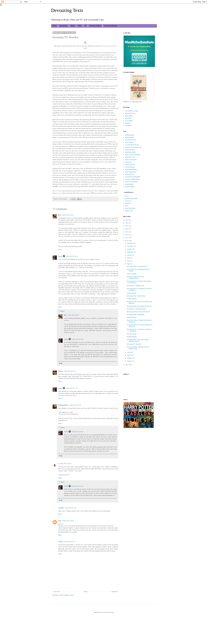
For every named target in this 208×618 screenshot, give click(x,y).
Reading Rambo (63, 405)
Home (85, 591)
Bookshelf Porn (129, 174)
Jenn (59, 521)
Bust (126, 206)
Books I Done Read (130, 159)
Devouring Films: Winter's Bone (136, 296)
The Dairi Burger (130, 167)
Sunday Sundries (132, 299)
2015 (127, 232)
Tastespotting (129, 116)
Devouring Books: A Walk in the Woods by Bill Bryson (139, 321)
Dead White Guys (130, 157)
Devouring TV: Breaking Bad (135, 286)
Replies (62, 311)
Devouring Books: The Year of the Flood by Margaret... (139, 302)
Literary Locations (95, 26)
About (54, 26)
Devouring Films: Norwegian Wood (137, 266)
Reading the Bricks (130, 152)
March (129, 355)
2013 (127, 237)
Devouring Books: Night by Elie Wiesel (138, 312)
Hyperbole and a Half (131, 198)
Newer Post (56, 591)
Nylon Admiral (129, 142)
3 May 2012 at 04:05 (68, 521)
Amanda (61, 508)
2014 (127, 235)
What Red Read (129, 135)
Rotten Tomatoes (130, 186)
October (129, 249)
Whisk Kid (128, 118)
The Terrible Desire (130, 140)
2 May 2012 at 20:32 (77, 431)
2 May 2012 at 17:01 (70, 371)
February (130, 358)
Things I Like (129, 211)
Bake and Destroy (130, 113)
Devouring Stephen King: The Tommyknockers (135, 277)
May (128, 264)
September (130, 252)
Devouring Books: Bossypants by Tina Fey (139, 306)
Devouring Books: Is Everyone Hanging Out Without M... (140, 325)
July (128, 258)
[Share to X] (76, 199)
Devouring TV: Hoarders (134, 344)
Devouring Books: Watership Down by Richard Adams (138, 347)
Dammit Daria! (129, 184)
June (128, 261)
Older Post (114, 591)
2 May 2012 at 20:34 (77, 486)
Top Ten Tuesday (131, 274)
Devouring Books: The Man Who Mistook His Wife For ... (139, 282)
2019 (127, 220)
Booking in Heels (130, 150)
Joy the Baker (129, 121)
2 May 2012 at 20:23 (73, 315)
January (129, 361)
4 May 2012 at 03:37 (70, 541)
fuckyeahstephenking (131, 169)
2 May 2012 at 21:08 (70, 508)
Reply (60, 249)
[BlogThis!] (74, 199)
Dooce (127, 196)
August (129, 255)
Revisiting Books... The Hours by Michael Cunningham (139, 330)
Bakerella (127, 123)
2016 (127, 229)
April (128, 352)
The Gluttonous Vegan (131, 111)
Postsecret (128, 201)
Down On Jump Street (131, 182)
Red (59, 215)
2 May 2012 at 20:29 (77, 339)
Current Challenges (110, 26)
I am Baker (128, 125)
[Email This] (71, 199)
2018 (127, 223)
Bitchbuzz (128, 203)
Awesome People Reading (132, 177)
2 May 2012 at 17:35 (72, 388)
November (130, 246)
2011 (127, 365)
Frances (60, 371)
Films (79, 26)
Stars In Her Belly (130, 208)
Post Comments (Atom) (67, 595)
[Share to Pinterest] (81, 199)
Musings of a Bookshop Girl (133, 147)
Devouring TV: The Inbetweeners (136, 309)
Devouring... (64, 26)
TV (85, 26)
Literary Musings (130, 164)
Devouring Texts (67, 10)
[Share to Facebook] (78, 199)
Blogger (111, 612)
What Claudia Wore (130, 172)
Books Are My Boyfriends (132, 154)
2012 (127, 241)
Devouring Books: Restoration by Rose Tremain (138, 270)
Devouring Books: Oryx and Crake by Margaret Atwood (138, 340)
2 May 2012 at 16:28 (67, 215)
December (130, 243)
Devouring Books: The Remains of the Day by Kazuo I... (139, 289)
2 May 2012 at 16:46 (72, 256)
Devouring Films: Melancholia (135, 314)
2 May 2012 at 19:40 (75, 405)
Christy (60, 542)
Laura (60, 256)
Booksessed (128, 162)
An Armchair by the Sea (132, 145)
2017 (127, 226)
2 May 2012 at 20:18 (66, 463)
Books (73, 26)
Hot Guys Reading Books (132, 179)
